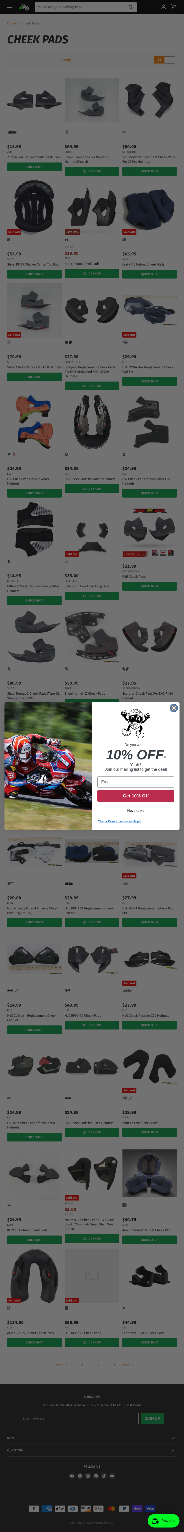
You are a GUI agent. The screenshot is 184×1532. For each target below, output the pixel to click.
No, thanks (135, 810)
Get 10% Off (136, 795)
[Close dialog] (174, 708)
